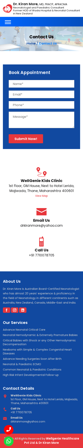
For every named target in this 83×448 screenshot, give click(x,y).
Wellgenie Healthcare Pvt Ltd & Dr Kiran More (51, 440)
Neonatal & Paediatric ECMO (22, 364)
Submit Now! (25, 138)
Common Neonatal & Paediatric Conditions (32, 369)
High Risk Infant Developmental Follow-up (31, 375)
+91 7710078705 (41, 255)
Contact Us (48, 43)
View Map (41, 196)
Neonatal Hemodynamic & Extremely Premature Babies (40, 335)
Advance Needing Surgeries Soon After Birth (32, 359)
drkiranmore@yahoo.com (41, 225)
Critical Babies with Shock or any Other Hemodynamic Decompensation (39, 342)
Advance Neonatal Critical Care (24, 330)
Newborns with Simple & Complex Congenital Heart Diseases (37, 351)
